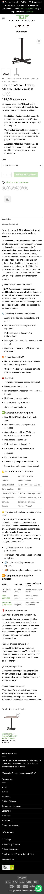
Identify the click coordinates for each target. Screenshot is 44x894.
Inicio (4, 78)
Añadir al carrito (26, 175)
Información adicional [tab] (10, 224)
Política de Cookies (10, 849)
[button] (3, 18)
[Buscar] (16, 26)
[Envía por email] (17, 188)
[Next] (38, 52)
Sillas (4, 787)
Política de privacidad (11, 844)
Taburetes (6, 796)
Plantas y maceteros (10, 825)
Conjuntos (6, 811)
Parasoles (6, 815)
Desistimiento (8, 859)
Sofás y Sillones (9, 801)
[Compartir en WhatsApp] (4, 188)
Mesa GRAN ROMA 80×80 (7, 603)
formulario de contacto (28, 8)
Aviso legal (6, 840)
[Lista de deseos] (19, 26)
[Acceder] (24, 26)
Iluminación (7, 820)
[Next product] (4, 94)
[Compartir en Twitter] (13, 188)
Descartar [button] (29, 12)
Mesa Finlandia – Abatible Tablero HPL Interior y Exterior (10, 736)
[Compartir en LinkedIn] (26, 188)
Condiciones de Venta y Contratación (18, 854)
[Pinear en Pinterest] (22, 188)
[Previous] (6, 52)
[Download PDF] (7, 199)
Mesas (10, 78)
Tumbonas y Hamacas (11, 806)
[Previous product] (8, 94)
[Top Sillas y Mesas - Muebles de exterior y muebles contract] (22, 18)
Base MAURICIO (6, 597)
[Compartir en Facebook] (8, 188)
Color (4, 160)
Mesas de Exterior (22, 78)
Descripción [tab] (6, 219)
